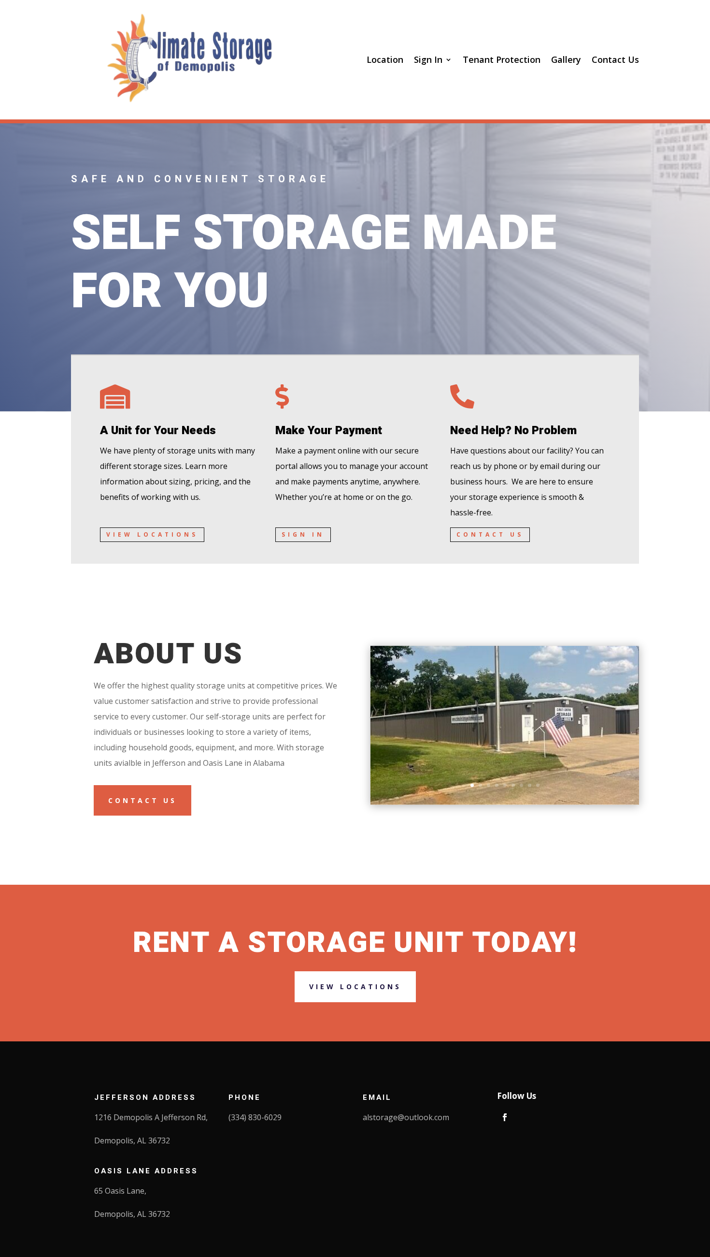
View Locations (152, 534)
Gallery (566, 59)
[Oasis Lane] (504, 802)
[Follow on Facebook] (504, 1117)
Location (385, 59)
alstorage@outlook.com (406, 1117)
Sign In (428, 59)
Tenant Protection (501, 59)
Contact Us (615, 59)
